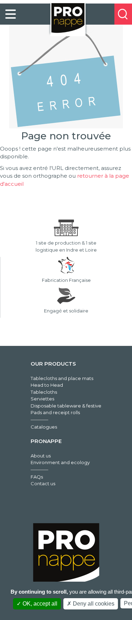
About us (41, 455)
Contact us (43, 483)
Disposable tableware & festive (66, 406)
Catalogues (44, 427)
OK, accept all (39, 604)
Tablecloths (44, 392)
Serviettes (42, 398)
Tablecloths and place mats (62, 378)
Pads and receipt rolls (55, 412)
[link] (10, 14)
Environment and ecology (60, 462)
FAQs (37, 477)
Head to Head (47, 385)
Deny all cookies (92, 604)
